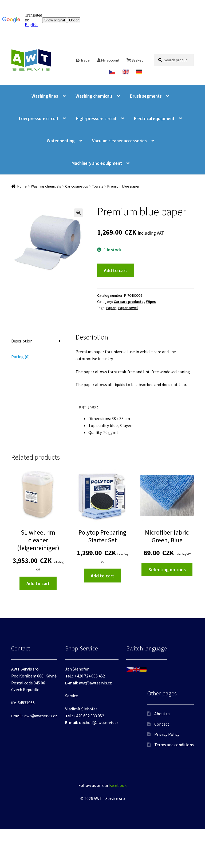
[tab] (38, 341)
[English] (126, 72)
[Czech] (112, 72)
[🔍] (78, 212)
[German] (139, 72)
